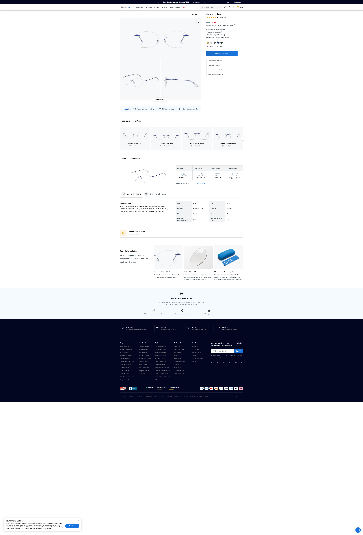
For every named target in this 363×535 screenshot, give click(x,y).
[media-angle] (140, 79)
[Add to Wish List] (200, 14)
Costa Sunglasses (144, 367)
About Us (195, 346)
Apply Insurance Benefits (215, 74)
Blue (228, 203)
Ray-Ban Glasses (144, 346)
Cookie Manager (47, 528)
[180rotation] (197, 22)
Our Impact (195, 349)
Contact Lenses (124, 374)
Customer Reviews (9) (214, 65)
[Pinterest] (229, 363)
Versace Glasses (143, 361)
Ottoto (134, 15)
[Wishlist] (225, 7)
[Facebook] (211, 363)
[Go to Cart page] (230, 7)
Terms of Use (232, 355)
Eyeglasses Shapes (160, 346)
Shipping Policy (169, 396)
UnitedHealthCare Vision (181, 370)
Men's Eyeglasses (125, 346)
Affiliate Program (160, 364)
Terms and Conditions (51, 526)
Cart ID (206, 396)
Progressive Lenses (125, 358)
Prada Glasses (143, 364)
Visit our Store (178, 352)
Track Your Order (179, 349)
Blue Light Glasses (125, 364)
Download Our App (160, 361)
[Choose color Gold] (207, 42)
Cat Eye (195, 214)
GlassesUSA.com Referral (162, 377)
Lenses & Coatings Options (216, 70)
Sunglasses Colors (160, 355)
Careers (194, 355)
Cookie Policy (139, 396)
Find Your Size (218, 46)
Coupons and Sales (125, 380)
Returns (176, 355)
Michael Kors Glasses (145, 358)
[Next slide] (243, 138)
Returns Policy (178, 396)
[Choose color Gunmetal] (214, 42)
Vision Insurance (179, 374)
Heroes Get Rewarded (161, 374)
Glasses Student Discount (162, 370)
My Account (177, 346)
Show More (159, 100)
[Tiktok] (241, 363)
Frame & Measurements (215, 60)
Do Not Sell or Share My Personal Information (193, 396)
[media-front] (160, 38)
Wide (211, 46)
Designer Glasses (144, 370)
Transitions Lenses (126, 355)
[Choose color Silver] (211, 42)
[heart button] (240, 53)
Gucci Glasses (143, 352)
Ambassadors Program (162, 367)
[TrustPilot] (149, 389)
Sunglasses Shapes (160, 352)
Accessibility (177, 367)
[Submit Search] (202, 7)
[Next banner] (205, 2)
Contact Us (177, 364)
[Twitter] (223, 363)
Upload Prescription (180, 361)
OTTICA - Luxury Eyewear (127, 377)
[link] (126, 7)
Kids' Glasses (124, 352)
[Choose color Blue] (218, 42)
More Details (196, 2)
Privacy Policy (239, 355)
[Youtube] (235, 363)
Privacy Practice (148, 396)
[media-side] (181, 79)
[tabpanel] (181, 211)
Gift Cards (158, 380)
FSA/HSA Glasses (160, 358)
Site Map (194, 361)
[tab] (131, 195)
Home (121, 15)
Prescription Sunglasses (127, 361)
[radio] (129, 234)
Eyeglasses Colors (160, 349)
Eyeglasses (128, 15)
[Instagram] (217, 363)
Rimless (229, 214)
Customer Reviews (197, 358)
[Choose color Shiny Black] (221, 42)
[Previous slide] (120, 138)
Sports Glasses (124, 367)
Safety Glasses (124, 370)
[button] (123, 388)
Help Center (177, 358)
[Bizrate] (161, 389)
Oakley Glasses (143, 349)
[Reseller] (174, 389)
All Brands (142, 374)
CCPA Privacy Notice (158, 396)
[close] (78, 520)
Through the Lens (197, 352)
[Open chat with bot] (358, 530)
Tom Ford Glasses (144, 355)
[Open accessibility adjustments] (228, 2)
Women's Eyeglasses (126, 349)
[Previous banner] (158, 2)
